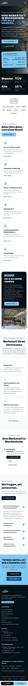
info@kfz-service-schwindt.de (10, 640)
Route (10, 461)
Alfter (8, 668)
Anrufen (8, 683)
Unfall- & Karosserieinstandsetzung (10, 624)
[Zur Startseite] (4, 2)
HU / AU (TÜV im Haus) (7, 609)
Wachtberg (19, 666)
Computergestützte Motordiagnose (10, 618)
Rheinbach (12, 666)
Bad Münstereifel (15, 668)
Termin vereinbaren (9, 41)
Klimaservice (4, 615)
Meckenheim (4, 666)
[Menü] (25, 3)
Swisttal (3, 668)
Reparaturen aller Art (6, 622)
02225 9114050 (9, 46)
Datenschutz (22, 678)
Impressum (15, 678)
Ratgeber (10, 678)
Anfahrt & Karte (13, 465)
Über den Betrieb (13, 421)
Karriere (4, 678)
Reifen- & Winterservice (7, 613)
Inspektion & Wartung (6, 611)
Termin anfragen (13, 578)
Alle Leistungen (8, 134)
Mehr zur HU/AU (10, 303)
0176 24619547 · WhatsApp (10, 637)
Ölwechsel (4, 620)
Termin (22, 683)
